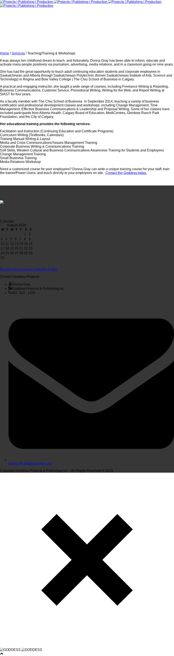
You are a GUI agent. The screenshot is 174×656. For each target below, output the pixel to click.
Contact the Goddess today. (126, 173)
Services (18, 53)
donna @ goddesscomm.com (30, 463)
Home (4, 53)
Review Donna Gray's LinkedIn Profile (28, 269)
